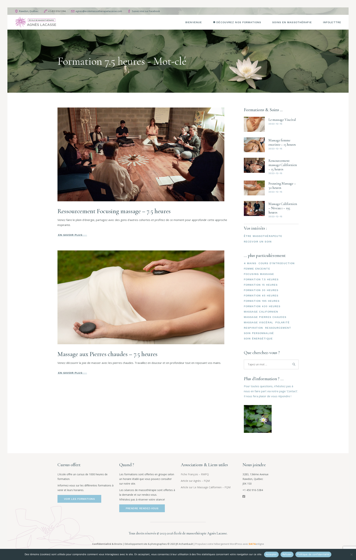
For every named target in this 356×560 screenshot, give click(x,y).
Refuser (287, 554)
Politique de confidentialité (313, 554)
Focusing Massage (259, 273)
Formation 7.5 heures (261, 279)
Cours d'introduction (276, 263)
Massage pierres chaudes (265, 316)
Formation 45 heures (261, 295)
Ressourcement (278, 327)
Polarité (282, 322)
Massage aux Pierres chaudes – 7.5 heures (107, 354)
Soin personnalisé (259, 333)
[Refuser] (351, 554)
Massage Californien (261, 311)
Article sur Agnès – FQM (195, 481)
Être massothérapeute (263, 235)
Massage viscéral (258, 322)
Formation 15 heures (261, 284)
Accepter (271, 554)
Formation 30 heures (261, 290)
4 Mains (250, 263)
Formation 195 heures (261, 300)
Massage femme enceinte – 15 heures (282, 142)
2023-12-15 (275, 124)
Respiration (253, 327)
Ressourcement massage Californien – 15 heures (282, 164)
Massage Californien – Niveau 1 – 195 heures (282, 208)
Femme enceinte (257, 268)
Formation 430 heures (262, 306)
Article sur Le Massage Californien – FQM (205, 487)
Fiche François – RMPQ (195, 474)
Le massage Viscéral (282, 120)
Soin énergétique (258, 338)
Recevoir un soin (258, 241)
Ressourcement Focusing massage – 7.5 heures (114, 211)
